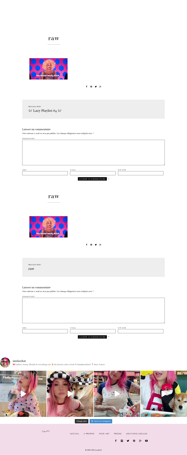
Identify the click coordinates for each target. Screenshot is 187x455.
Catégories (11, 4)
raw (31, 269)
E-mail (73, 170)
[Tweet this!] (96, 87)
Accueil (74, 434)
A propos (89, 434)
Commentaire (29, 138)
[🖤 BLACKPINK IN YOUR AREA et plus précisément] (23, 394)
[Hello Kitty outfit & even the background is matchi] (117, 394)
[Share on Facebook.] (87, 87)
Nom (24, 170)
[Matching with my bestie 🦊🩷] (70, 394)
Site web (122, 170)
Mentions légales (136, 434)
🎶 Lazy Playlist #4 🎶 (45, 111)
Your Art (104, 434)
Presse (170, 1)
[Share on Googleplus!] (100, 87)
